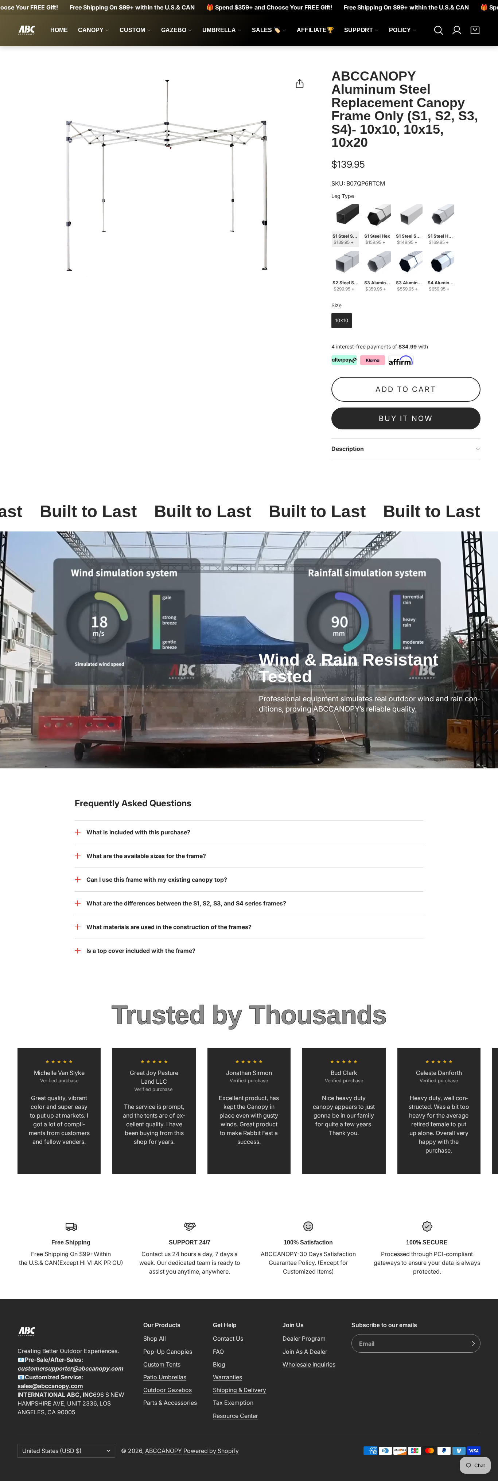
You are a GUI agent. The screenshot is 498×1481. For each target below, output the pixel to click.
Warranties (227, 1377)
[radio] (345, 226)
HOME (59, 30)
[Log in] (456, 30)
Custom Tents (161, 1364)
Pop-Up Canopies (167, 1351)
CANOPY (91, 30)
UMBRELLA (219, 30)
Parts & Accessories (170, 1402)
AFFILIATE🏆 (315, 30)
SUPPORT (358, 30)
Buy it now (406, 418)
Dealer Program (304, 1338)
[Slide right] (480, 1110)
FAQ (218, 1351)
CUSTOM (132, 30)
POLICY (400, 30)
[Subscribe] (473, 1343)
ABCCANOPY (163, 1450)
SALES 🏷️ (266, 30)
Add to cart (406, 389)
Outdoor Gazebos (167, 1390)
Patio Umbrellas (164, 1377)
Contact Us (228, 1338)
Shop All (154, 1338)
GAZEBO (173, 30)
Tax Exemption (233, 1402)
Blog (219, 1364)
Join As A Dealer (305, 1351)
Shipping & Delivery (239, 1390)
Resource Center (235, 1415)
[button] (438, 30)
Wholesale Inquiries (309, 1364)
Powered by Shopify (211, 1450)
